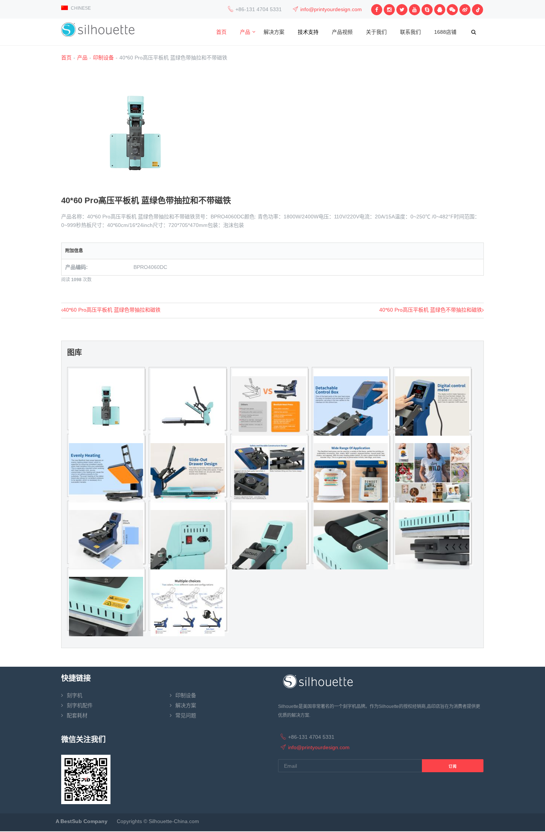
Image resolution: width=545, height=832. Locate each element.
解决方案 (274, 32)
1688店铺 (445, 32)
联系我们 (410, 32)
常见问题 (185, 715)
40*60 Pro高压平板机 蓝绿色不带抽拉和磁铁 (430, 310)
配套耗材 (77, 715)
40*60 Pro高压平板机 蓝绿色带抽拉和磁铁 (112, 310)
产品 (245, 32)
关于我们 (376, 32)
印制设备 (103, 58)
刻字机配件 (80, 705)
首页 (221, 32)
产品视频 (342, 32)
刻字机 (74, 695)
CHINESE (80, 8)
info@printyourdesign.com (331, 9)
